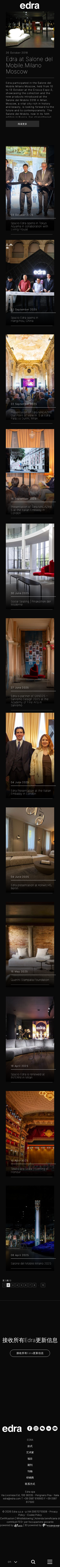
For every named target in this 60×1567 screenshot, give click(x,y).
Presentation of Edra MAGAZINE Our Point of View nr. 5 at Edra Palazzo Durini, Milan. (31, 415)
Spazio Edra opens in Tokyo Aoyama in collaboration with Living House (29, 226)
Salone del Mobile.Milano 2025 (31, 1263)
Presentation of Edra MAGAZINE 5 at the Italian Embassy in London (31, 510)
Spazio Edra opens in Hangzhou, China (24, 319)
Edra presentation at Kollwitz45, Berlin (31, 886)
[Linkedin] (49, 1428)
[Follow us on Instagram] (36, 1428)
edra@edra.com (12, 1498)
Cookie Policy (34, 1514)
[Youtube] (55, 1428)
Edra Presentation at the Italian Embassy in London (31, 792)
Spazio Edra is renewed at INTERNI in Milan (28, 1076)
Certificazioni (7, 1518)
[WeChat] (43, 1428)
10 (43, 1285)
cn (10, 1561)
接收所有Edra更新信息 (30, 1353)
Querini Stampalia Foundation (30, 979)
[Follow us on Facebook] (30, 1428)
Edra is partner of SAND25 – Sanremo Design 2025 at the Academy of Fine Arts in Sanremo (29, 700)
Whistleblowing (24, 1518)
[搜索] (33, 1562)
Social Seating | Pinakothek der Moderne (31, 603)
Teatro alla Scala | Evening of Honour (29, 1170)
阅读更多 (22, 124)
